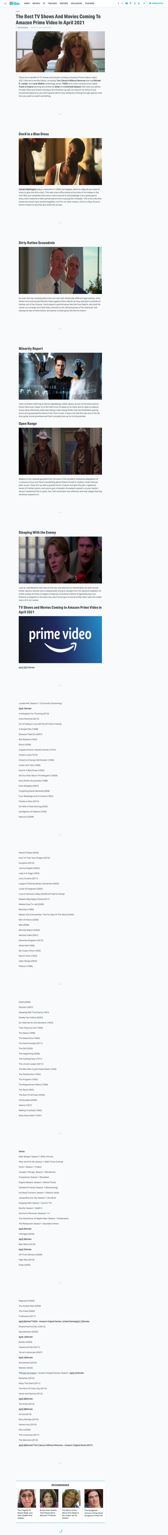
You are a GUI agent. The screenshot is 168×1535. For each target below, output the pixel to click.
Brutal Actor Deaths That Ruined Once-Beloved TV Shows (48, 1513)
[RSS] (139, 4)
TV (44, 3)
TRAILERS (52, 3)
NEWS (27, 3)
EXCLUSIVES (76, 3)
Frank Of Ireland (28, 1373)
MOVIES (36, 3)
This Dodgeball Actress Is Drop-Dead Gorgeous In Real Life (93, 1513)
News (18, 11)
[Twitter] (122, 4)
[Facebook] (118, 4)
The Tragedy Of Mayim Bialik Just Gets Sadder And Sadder (25, 1514)
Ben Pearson (23, 27)
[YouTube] (126, 4)
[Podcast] (144, 3)
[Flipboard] (130, 4)
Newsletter (157, 3)
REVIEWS (64, 3)
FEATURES (89, 3)
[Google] (135, 4)
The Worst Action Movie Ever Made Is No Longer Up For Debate (70, 1514)
